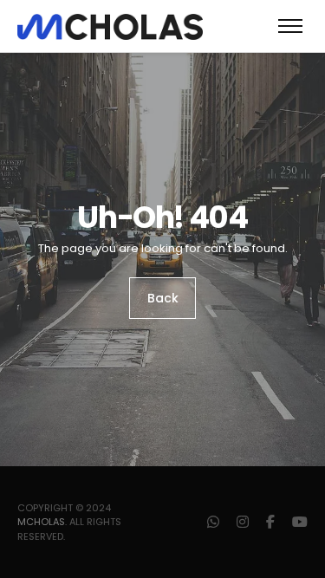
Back (163, 298)
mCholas (41, 522)
